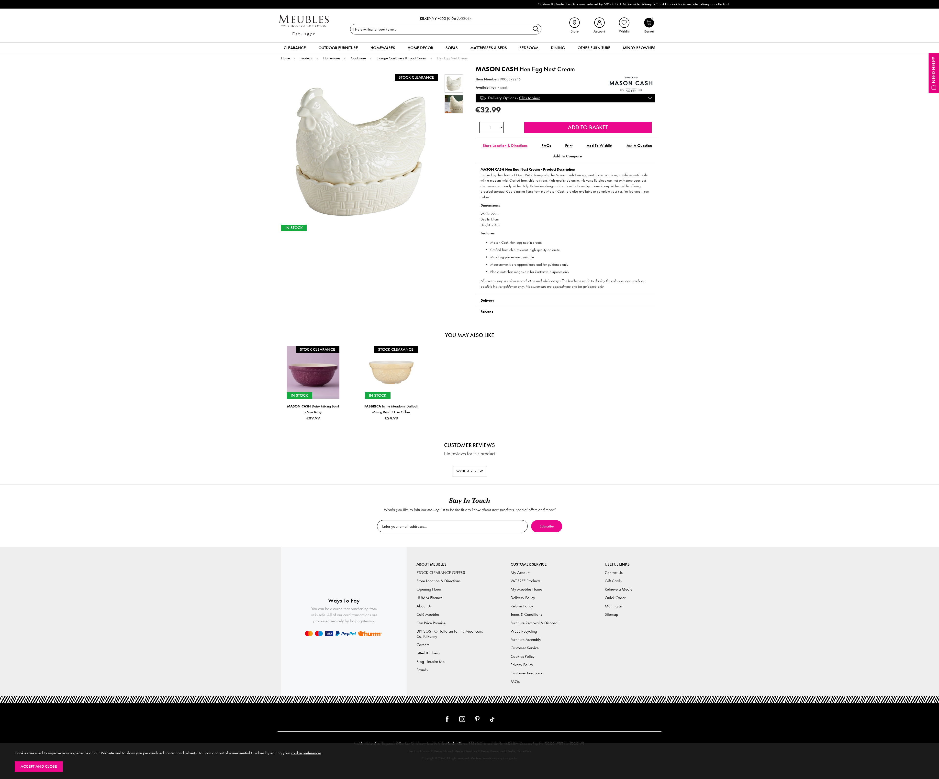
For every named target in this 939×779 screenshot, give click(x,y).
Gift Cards (613, 580)
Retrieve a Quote (618, 589)
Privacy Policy (522, 664)
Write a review (469, 471)
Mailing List (614, 606)
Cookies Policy (523, 656)
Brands (422, 669)
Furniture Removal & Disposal (535, 622)
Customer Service (525, 647)
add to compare (567, 156)
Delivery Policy (523, 597)
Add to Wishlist (599, 145)
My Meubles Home (526, 589)
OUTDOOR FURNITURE (338, 47)
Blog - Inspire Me (430, 661)
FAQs (546, 145)
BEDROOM (528, 47)
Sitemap (611, 614)
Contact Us (614, 572)
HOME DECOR (420, 47)
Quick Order (615, 597)
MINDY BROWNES (639, 47)
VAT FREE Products (525, 580)
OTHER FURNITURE (594, 47)
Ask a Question (639, 145)
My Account (520, 572)
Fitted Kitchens (428, 653)
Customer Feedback (526, 673)
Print (568, 145)
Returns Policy (522, 606)
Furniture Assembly (526, 639)
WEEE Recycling (524, 631)
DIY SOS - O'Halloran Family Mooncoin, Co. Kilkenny (449, 634)
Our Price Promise (431, 622)
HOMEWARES (382, 47)
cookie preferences (306, 753)
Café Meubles (427, 614)
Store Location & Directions (505, 145)
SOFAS (452, 47)
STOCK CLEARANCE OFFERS (440, 572)
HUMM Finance (429, 597)
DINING (558, 47)
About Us (424, 606)
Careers (422, 644)
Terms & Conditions (526, 614)
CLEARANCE (295, 47)
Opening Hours (429, 589)
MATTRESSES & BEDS (488, 47)
